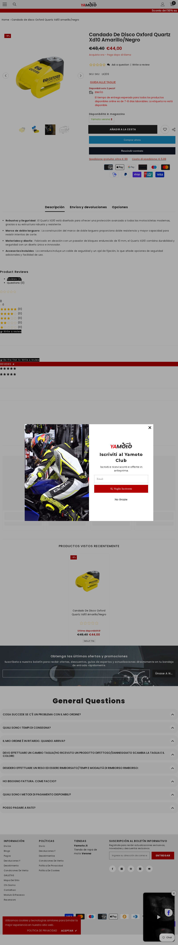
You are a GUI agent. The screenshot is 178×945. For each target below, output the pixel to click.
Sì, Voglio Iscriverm (121, 488)
